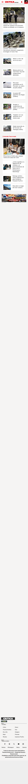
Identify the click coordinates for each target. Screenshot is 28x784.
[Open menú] (2, 2)
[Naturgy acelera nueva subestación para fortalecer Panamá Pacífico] (7, 178)
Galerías (24, 747)
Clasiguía (17, 732)
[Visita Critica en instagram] (23, 744)
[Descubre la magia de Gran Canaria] (7, 187)
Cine (16, 729)
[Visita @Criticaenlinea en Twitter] (9, 744)
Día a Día (5, 732)
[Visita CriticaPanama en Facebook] (5, 744)
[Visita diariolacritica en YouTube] (18, 744)
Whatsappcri (11, 747)
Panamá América (7, 729)
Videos (18, 747)
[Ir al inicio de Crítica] (12, 2)
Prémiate (17, 734)
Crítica (4, 727)
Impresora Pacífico (19, 737)
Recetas (5, 737)
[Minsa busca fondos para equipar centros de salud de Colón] (14, 146)
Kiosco (16, 727)
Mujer (4, 734)
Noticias (3, 747)
